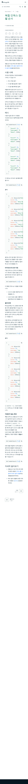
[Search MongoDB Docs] (20, 7)
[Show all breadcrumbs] (13, 11)
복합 (17, 11)
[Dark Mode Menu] (25, 7)
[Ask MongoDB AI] (22, 7)
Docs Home (8, 11)
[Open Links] (25, 2)
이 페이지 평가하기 (9, 30)
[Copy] (21, 125)
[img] (6, 33)
